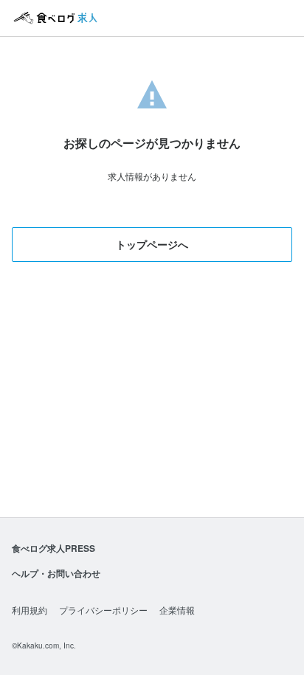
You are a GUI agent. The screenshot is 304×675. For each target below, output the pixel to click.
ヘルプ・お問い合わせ (56, 573)
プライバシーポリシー (103, 609)
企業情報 (177, 609)
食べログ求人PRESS (53, 548)
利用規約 (29, 609)
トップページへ (152, 244)
